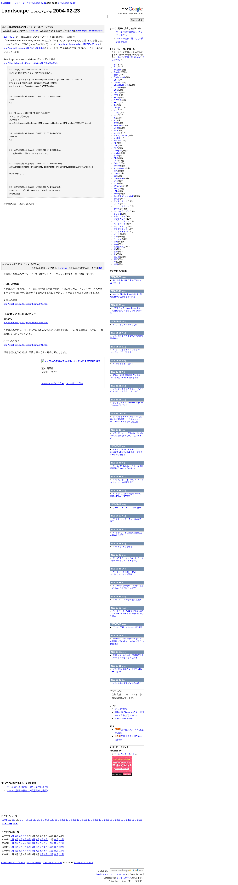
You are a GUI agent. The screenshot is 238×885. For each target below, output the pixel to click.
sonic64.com (122, 168)
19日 (101, 820)
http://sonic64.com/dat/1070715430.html (78, 44)
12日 (62, 820)
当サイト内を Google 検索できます (131, 13)
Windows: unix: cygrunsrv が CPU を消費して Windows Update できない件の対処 (127, 641)
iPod (118, 123)
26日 (139, 820)
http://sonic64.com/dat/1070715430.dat (24, 48)
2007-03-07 (118, 291)
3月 (21, 835)
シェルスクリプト (124, 211)
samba (119, 166)
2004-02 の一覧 (34, 862)
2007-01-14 (118, 347)
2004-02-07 (10, 36)
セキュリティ (122, 216)
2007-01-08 (118, 360)
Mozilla (120, 133)
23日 (123, 820)
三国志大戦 (122, 247)
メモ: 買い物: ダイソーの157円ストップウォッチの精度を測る (126, 481)
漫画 (100, 268)
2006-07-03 (118, 543)
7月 (37, 839)
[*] (2, 26)
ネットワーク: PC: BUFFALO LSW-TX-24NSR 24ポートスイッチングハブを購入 (127, 613)
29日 (15, 823)
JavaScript (81, 30)
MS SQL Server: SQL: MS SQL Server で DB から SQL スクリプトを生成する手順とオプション (126, 452)
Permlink (33, 30)
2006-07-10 (118, 516)
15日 (79, 820)
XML (118, 191)
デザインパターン (124, 221)
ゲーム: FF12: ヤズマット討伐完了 (128, 627)
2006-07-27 (118, 476)
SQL (119, 171)
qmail (119, 156)
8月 (42, 839)
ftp (117, 105)
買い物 (120, 257)
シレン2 (120, 214)
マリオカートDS (123, 231)
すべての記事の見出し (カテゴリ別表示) (27, 786)
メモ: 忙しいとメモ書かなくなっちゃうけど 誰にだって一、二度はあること (127, 435)
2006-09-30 (118, 430)
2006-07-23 (118, 490)
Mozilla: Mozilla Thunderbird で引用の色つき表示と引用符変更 (126, 295)
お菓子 (119, 199)
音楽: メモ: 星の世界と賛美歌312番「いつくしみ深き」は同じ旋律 (126, 656)
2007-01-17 (118, 321)
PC (118, 143)
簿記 (118, 259)
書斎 (118, 252)
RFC (118, 158)
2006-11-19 (118, 413)
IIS (117, 120)
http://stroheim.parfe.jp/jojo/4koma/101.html (26, 345)
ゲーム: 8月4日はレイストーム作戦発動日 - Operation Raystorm (126, 467)
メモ (119, 236)
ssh (118, 176)
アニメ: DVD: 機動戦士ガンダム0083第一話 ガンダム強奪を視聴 (125, 376)
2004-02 (6, 820)
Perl (118, 146)
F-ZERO (120, 100)
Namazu (120, 140)
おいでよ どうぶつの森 (127, 196)
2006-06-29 (118, 555)
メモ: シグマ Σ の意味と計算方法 (127, 599)
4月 (25, 835)
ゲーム (120, 209)
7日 (38, 820)
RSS (119, 161)
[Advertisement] (31, 232)
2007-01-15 (118, 333)
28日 (9, 823)
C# (118, 80)
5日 (30, 820)
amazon (120, 70)
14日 (73, 820)
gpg (118, 110)
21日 (112, 820)
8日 (43, 820)
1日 (13, 820)
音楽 (119, 241)
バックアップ (122, 226)
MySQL (119, 138)
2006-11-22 (118, 386)
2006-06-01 (118, 666)
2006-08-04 (118, 463)
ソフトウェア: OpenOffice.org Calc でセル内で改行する (126, 404)
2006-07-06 (118, 529)
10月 (50, 843)
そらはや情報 (121, 709)
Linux (119, 128)
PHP (118, 148)
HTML (119, 113)
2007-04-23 (118, 277)
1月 (12, 835)
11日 (57, 820)
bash (119, 75)
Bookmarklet (95, 30)
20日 (106, 820)
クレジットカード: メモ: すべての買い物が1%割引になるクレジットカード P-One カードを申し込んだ (126, 419)
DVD (118, 95)
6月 (33, 839)
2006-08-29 (118, 446)
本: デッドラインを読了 (123, 364)
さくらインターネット (124, 754)
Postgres (121, 151)
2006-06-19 (118, 608)
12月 (61, 839)
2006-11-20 (118, 400)
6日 (34, 820)
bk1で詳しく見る (74, 383)
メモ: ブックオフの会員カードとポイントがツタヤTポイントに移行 (126, 390)
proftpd (119, 153)
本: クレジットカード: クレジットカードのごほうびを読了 (126, 351)
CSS (118, 90)
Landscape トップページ (13, 3)
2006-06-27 (118, 582)
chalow (120, 82)
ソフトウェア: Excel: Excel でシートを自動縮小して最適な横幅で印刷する (126, 310)
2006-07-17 (118, 504)
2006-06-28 (118, 569)
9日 (47, 820)
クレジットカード (124, 206)
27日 (4, 823)
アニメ (119, 204)
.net (118, 65)
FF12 (119, 102)
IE (118, 118)
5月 (29, 839)
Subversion (121, 178)
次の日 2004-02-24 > (67, 3)
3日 (22, 820)
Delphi (119, 92)
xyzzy (119, 194)
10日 (52, 820)
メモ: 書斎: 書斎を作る (122, 546)
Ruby (119, 163)
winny (119, 189)
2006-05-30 (118, 680)
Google (120, 108)
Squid (119, 173)
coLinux (120, 87)
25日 (134, 820)
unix (119, 181)
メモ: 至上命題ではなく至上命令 (127, 683)
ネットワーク (122, 224)
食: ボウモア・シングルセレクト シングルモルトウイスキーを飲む (126, 559)
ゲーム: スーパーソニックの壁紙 (127, 507)
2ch (71, 30)
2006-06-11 (118, 652)
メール (120, 234)
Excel (119, 97)
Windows (121, 186)
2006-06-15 (118, 635)
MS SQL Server (123, 135)
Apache (120, 72)
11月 (56, 839)
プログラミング (123, 229)
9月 (46, 839)
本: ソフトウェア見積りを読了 (126, 324)
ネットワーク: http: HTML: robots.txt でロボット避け (123, 573)
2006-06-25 (118, 596)
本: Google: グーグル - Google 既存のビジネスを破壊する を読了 (126, 587)
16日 (84, 820)
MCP (118, 130)
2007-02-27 (118, 305)
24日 (128, 820)
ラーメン (121, 239)
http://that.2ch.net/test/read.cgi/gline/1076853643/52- (31, 63)
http (118, 115)
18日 (95, 820)
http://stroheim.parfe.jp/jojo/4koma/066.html (26, 322)
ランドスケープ (123, 878)
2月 (16, 835)
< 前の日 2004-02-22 (36, 3)
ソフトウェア (122, 219)
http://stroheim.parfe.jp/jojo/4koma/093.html (26, 304)
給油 (118, 244)
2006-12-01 (118, 372)
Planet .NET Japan (123, 718)
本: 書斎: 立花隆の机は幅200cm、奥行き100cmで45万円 (126, 494)
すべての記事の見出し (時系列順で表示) (27, 790)
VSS (118, 183)
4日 (26, 820)
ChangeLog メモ (124, 85)
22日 (117, 820)
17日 (90, 820)
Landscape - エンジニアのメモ (110, 874)
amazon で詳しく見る (52, 383)
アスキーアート (123, 201)
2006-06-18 (118, 624)
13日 (68, 820)
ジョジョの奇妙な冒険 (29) (87, 361)
